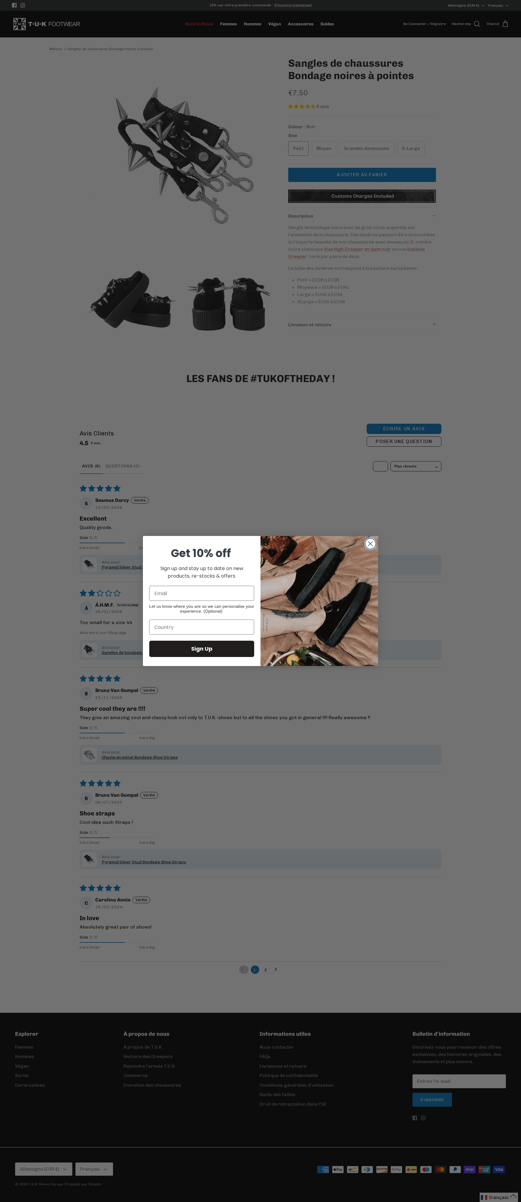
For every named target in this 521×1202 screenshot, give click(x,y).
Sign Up (202, 648)
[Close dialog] (370, 543)
